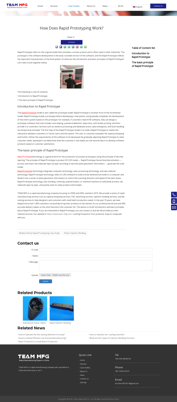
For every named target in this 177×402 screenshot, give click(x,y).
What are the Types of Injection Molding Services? (112, 338)
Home (82, 360)
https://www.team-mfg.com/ (59, 214)
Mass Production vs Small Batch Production (38, 341)
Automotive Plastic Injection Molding (35, 323)
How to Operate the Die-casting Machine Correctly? (41, 334)
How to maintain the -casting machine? (107, 334)
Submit (45, 281)
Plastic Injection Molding (75, 233)
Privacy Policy (113, 399)
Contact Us (158, 6)
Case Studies (85, 367)
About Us (83, 371)
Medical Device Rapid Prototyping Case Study (39, 233)
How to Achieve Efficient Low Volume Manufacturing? (42, 338)
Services (83, 364)
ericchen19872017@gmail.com (127, 383)
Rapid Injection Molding (60, 323)
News (82, 375)
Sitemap (83, 382)
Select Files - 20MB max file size (55, 275)
